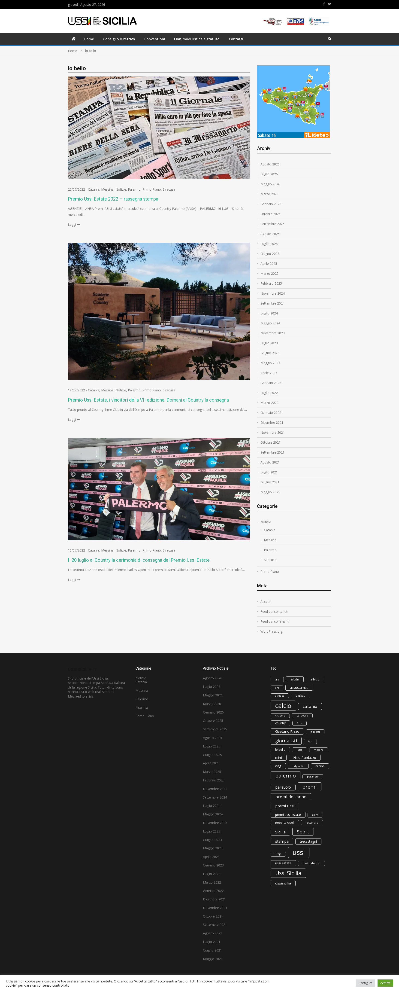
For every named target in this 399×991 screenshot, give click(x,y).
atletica (279, 695)
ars (277, 687)
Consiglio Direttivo (119, 39)
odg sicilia (298, 766)
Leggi (72, 224)
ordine (320, 766)
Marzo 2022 (269, 402)
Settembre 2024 (272, 303)
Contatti (236, 39)
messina (318, 749)
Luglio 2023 (269, 343)
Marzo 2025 (269, 273)
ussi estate (283, 863)
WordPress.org (271, 631)
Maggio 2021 (270, 492)
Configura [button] (365, 983)
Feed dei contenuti (274, 611)
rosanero (312, 823)
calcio (283, 705)
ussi (299, 852)
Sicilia (280, 832)
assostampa (299, 687)
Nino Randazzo (304, 757)
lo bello (280, 750)
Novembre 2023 (272, 333)
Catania (93, 189)
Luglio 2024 (269, 313)
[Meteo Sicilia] (293, 137)
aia (277, 679)
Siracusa (169, 189)
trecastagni (308, 841)
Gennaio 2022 (270, 412)
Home (89, 39)
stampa (282, 841)
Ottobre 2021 (270, 442)
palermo (285, 775)
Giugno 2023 (269, 353)
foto (299, 723)
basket (300, 696)
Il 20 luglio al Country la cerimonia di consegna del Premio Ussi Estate (139, 560)
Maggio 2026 (270, 184)
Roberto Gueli (284, 823)
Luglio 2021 (269, 472)
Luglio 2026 (269, 174)
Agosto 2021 (270, 462)
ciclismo (280, 715)
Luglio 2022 (269, 392)
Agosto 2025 (270, 234)
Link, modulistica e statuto (197, 39)
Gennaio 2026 (270, 204)
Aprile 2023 (268, 373)
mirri (278, 757)
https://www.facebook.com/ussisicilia (324, 4)
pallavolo (283, 787)
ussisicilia (283, 883)
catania (310, 706)
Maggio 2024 (270, 323)
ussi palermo (311, 863)
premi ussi (284, 805)
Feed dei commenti (274, 621)
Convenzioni (154, 39)
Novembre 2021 (272, 432)
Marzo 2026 (269, 194)
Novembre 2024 (272, 293)
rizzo (315, 815)
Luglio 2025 (269, 243)
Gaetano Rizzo (287, 731)
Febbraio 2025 (271, 283)
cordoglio (302, 715)
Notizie (120, 189)
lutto (299, 749)
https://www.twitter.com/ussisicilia (329, 4)
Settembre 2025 (272, 224)
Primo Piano (151, 189)
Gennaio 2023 (270, 383)
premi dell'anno (290, 796)
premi (309, 786)
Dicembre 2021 (271, 422)
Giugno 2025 (269, 253)
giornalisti (286, 741)
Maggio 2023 (270, 363)
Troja (278, 854)
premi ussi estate (288, 814)
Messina (107, 189)
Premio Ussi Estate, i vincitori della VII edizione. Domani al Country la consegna (148, 400)
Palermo (134, 189)
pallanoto (313, 776)
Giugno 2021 (269, 482)
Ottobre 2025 (270, 214)
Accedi (265, 601)
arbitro (315, 679)
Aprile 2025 (268, 263)
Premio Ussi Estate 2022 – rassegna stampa (113, 199)
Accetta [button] (385, 983)
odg (278, 766)
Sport (303, 831)
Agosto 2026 (270, 164)
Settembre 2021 (272, 452)
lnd (310, 741)
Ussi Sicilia (288, 873)
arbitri (294, 679)
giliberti (315, 731)
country (280, 723)
